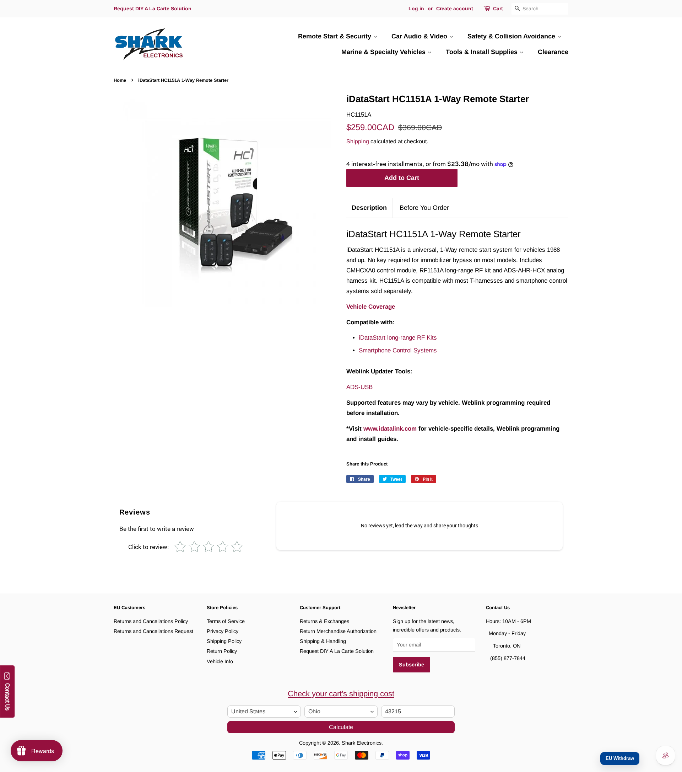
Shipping (357, 141)
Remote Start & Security (335, 36)
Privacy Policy (222, 631)
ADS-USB (359, 387)
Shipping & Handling (323, 641)
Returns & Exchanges (324, 621)
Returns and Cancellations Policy (151, 621)
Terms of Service (226, 621)
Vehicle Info (220, 661)
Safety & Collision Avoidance (512, 36)
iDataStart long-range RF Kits (398, 337)
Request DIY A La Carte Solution (152, 8)
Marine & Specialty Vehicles (384, 51)
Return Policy (222, 651)
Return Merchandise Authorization (338, 631)
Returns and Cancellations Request (153, 631)
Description (369, 207)
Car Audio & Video (420, 36)
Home (120, 80)
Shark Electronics (361, 743)
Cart (498, 8)
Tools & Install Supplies (482, 51)
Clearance (553, 51)
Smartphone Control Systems (398, 350)
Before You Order (424, 207)
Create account (454, 8)
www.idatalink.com (390, 428)
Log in (416, 8)
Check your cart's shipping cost (341, 693)
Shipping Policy (224, 641)
